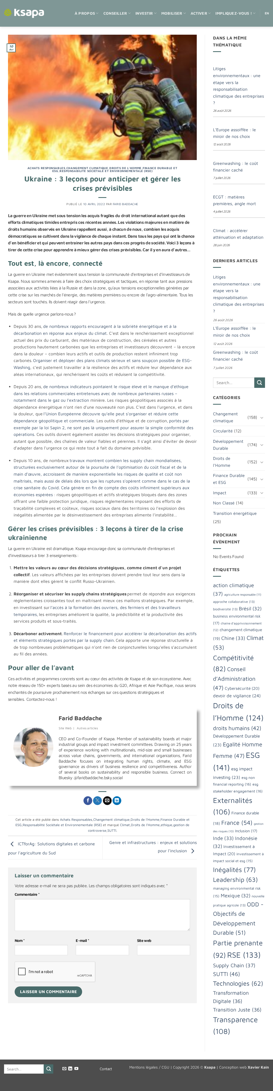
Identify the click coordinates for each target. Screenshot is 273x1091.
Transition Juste (237, 1009)
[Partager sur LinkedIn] (117, 800)
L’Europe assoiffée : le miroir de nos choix (234, 133)
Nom (20, 940)
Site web (144, 940)
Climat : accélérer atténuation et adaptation (238, 234)
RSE (244, 954)
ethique (166, 825)
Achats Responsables (46, 168)
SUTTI (111, 831)
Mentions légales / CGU (149, 1067)
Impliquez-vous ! (233, 13)
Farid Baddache (125, 204)
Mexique (235, 895)
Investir (144, 13)
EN (267, 13)
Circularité (223, 430)
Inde (223, 838)
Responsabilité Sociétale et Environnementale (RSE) (105, 171)
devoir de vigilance (237, 695)
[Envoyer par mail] (107, 800)
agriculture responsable (242, 594)
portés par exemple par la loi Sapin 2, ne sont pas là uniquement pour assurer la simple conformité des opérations (103, 427)
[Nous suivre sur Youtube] (76, 1069)
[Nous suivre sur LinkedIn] (70, 1069)
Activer (199, 13)
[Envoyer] (259, 382)
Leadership (235, 879)
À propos (85, 13)
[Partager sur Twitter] (97, 800)
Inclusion (246, 831)
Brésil (250, 608)
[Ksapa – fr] (24, 13)
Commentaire (27, 894)
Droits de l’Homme (145, 825)
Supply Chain (234, 965)
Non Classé (224, 502)
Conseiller (115, 13)
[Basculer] (262, 417)
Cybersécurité (242, 688)
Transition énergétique (235, 513)
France (236, 822)
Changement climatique (87, 168)
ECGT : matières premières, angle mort (234, 200)
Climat (125, 825)
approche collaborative (234, 602)
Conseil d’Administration (234, 678)
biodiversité (225, 609)
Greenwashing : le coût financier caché (235, 167)
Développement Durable (228, 445)
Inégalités (234, 869)
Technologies (238, 983)
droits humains (237, 728)
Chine (233, 638)
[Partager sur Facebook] (87, 800)
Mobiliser (171, 13)
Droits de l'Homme (125, 168)
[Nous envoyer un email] (64, 1069)
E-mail (82, 940)
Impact (219, 492)
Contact (106, 1068)
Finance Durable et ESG (229, 479)
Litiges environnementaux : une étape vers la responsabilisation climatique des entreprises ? (238, 85)
